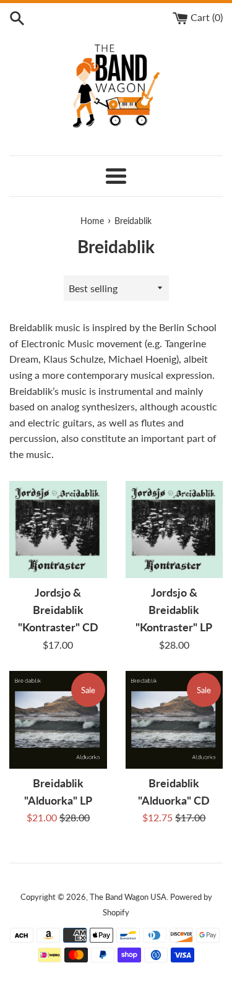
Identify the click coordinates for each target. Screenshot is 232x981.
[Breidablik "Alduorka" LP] (58, 720)
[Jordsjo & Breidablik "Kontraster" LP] (174, 530)
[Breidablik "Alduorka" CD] (174, 720)
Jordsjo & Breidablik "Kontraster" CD (58, 610)
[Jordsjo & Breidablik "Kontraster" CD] (58, 530)
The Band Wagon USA (128, 897)
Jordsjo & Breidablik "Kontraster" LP (173, 610)
